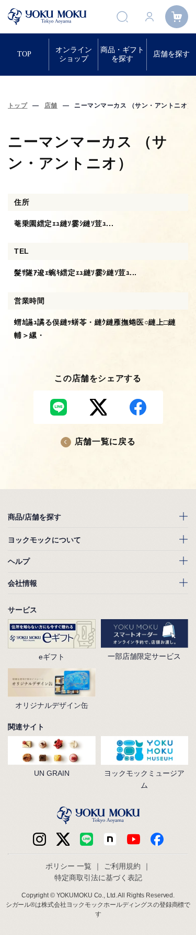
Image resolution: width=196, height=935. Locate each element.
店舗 (50, 105)
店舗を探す (171, 54)
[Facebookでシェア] (138, 407)
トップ (17, 105)
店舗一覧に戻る (105, 441)
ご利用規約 (122, 866)
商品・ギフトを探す (122, 54)
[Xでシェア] (98, 407)
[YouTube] (133, 839)
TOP (24, 54)
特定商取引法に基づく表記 (98, 877)
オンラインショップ (73, 54)
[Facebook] (110, 839)
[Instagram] (39, 839)
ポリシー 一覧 (68, 866)
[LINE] (86, 839)
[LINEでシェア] (58, 407)
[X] (63, 839)
